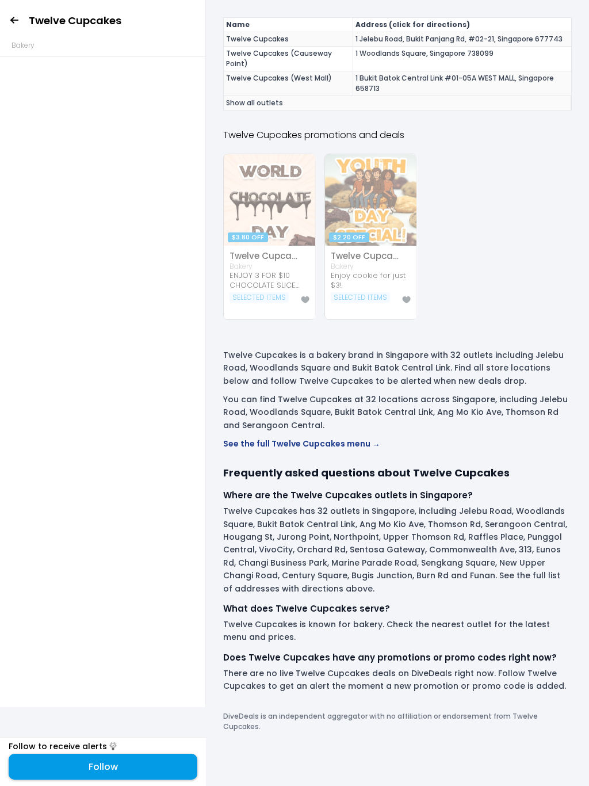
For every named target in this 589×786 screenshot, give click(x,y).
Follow (103, 766)
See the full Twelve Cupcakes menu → (301, 443)
